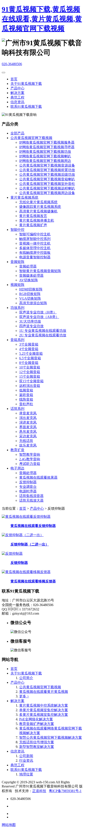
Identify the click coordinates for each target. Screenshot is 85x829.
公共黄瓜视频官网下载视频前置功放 (47, 170)
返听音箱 (26, 395)
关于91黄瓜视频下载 (26, 83)
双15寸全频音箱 (31, 381)
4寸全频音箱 (28, 349)
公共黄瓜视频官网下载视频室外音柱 (47, 184)
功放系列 (17, 307)
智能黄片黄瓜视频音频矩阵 (40, 271)
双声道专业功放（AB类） (39, 317)
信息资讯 (17, 102)
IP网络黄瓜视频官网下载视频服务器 (47, 142)
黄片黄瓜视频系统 (24, 197)
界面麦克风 (28, 427)
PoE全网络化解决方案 (36, 719)
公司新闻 (26, 756)
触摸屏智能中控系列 (35, 239)
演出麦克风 (28, 418)
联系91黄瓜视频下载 (26, 106)
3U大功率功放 (30, 321)
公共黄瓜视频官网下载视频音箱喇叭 (47, 179)
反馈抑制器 (28, 482)
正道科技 (39, 791)
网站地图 (9, 825)
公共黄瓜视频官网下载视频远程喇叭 (47, 188)
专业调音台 (28, 486)
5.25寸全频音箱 (31, 353)
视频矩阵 (17, 285)
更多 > (24, 696)
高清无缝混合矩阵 (33, 303)
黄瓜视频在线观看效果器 (38, 477)
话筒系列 (17, 408)
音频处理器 (28, 266)
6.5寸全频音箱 (30, 358)
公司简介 (26, 678)
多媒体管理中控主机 (35, 248)
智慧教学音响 (29, 454)
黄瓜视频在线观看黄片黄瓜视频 (43, 691)
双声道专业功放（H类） (38, 312)
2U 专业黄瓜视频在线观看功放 (42, 335)
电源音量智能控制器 (35, 257)
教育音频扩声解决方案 (36, 724)
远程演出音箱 (29, 386)
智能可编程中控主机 (35, 234)
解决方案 (17, 93)
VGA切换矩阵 (30, 298)
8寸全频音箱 (28, 363)
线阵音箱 (26, 399)
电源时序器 (28, 491)
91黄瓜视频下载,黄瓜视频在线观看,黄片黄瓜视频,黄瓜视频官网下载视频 (42, 18)
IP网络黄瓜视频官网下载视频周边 (45, 161)
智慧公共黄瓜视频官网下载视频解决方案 (50, 737)
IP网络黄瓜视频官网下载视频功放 (45, 151)
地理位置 (26, 774)
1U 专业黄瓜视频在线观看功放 (42, 330)
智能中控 (17, 229)
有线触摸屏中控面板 (35, 252)
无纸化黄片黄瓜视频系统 (38, 202)
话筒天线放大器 (31, 500)
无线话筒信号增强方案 (36, 742)
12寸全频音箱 (29, 372)
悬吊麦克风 (28, 431)
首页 (13, 79)
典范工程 (17, 97)
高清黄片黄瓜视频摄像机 (38, 211)
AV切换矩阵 (28, 280)
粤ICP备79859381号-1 (65, 791)
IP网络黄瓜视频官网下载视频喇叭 (45, 156)
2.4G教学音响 (29, 459)
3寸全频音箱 (28, 344)
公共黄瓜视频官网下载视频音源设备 (47, 165)
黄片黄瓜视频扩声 (33, 225)
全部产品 (17, 133)
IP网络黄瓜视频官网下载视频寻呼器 (47, 147)
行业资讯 (26, 760)
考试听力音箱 (29, 464)
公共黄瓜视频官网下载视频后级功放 (47, 174)
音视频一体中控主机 (35, 243)
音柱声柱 (26, 404)
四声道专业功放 (31, 326)
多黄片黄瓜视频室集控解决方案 (43, 714)
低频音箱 (26, 390)
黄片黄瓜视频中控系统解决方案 (43, 705)
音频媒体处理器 (31, 275)
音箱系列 (17, 340)
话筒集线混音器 (31, 496)
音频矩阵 (17, 262)
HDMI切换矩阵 (30, 289)
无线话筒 (26, 441)
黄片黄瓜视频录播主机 (36, 220)
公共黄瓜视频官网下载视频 (31, 138)
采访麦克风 (28, 436)
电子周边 (17, 468)
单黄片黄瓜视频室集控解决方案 (43, 710)
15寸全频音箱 (29, 376)
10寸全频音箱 (29, 367)
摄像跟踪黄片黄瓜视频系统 (40, 207)
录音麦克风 (28, 413)
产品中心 (17, 88)
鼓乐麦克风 (28, 445)
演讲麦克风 (28, 422)
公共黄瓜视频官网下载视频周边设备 (47, 193)
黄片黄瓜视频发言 (33, 216)
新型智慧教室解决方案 (36, 747)
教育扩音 (17, 450)
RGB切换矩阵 (30, 294)
